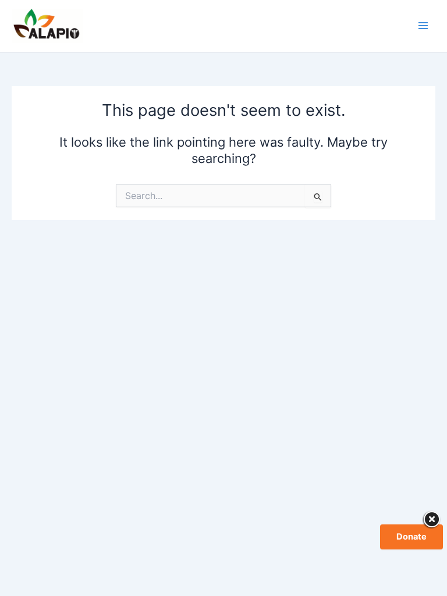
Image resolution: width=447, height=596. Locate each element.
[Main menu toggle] (423, 25)
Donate (411, 536)
